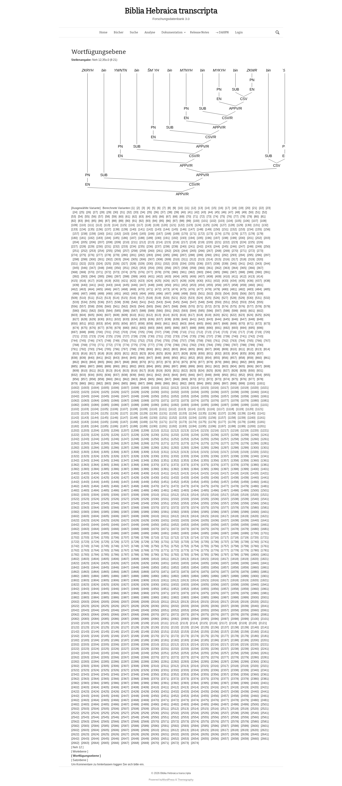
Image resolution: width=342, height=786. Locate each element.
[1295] (205, 447)
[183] (99, 237)
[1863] (85, 571)
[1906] (115, 580)
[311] (185, 259)
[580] (76, 310)
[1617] (225, 516)
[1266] (115, 443)
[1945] (105, 588)
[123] (189, 225)
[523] (191, 297)
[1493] (185, 490)
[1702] (75, 537)
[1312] (175, 451)
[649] (260, 319)
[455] (210, 285)
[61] (127, 216)
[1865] (105, 571)
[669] (233, 323)
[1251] (165, 439)
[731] (159, 336)
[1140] (251, 413)
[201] (250, 237)
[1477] (225, 486)
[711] (191, 332)
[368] (74, 272)
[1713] (185, 537)
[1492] (175, 490)
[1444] (95, 481)
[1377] (225, 464)
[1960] (255, 588)
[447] (143, 285)
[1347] (125, 460)
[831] (210, 353)
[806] (200, 349)
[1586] (115, 511)
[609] (124, 315)
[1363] (85, 464)
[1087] (125, 404)
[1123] (85, 413)
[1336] (215, 456)
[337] (208, 263)
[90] (127, 220)
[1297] (225, 447)
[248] (250, 246)
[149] (208, 229)
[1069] (145, 400)
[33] (136, 212)
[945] (183, 374)
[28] (102, 212)
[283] (150, 255)
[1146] (114, 417)
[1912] (175, 580)
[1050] (155, 396)
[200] (242, 237)
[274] (74, 255)
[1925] (105, 584)
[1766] (115, 550)
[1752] (175, 546)
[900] (200, 366)
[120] (164, 225)
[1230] (155, 434)
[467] (116, 289)
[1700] (255, 533)
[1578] (235, 507)
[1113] (182, 409)
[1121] (259, 409)
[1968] (135, 593)
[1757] (225, 546)
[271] (243, 250)
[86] (100, 220)
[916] (134, 370)
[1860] (255, 567)
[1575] (205, 507)
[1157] (222, 417)
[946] (191, 374)
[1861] (265, 567)
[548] (201, 302)
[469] (133, 289)
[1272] (175, 443)
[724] (101, 336)
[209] (118, 242)
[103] (221, 220)
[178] (251, 233)
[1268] (135, 443)
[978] (260, 379)
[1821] (264, 558)
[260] (151, 250)
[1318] (235, 451)
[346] (84, 267)
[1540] (255, 499)
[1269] (145, 443)
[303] (118, 259)
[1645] (105, 524)
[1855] (205, 567)
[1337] (225, 456)
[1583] (85, 511)
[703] (124, 332)
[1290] (155, 447)
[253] (92, 250)
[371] (99, 272)
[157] (76, 233)
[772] (109, 344)
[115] (123, 225)
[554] (251, 302)
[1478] (235, 486)
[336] (200, 263)
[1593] (185, 511)
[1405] (105, 473)
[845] (133, 357)
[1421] (264, 473)
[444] (118, 285)
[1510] (155, 494)
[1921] (264, 580)
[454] (201, 285)
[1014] (195, 387)
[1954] (195, 588)
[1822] (75, 563)
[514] (116, 297)
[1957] (225, 588)
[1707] (125, 537)
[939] (133, 374)
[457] (226, 285)
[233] (124, 246)
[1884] (95, 576)
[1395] (205, 469)
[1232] (175, 434)
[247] (242, 246)
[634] (134, 319)
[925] (209, 370)
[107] (255, 220)
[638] (168, 319)
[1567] (125, 507)
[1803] (85, 558)
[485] (267, 289)
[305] (134, 259)
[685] (168, 327)
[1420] (254, 473)
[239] (175, 246)
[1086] (115, 404)
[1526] (115, 499)
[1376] (215, 464)
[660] (158, 323)
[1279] (245, 443)
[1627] (125, 520)
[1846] (115, 567)
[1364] (95, 464)
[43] (203, 212)
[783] (201, 344)
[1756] (215, 546)
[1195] (202, 426)
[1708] (135, 537)
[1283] (85, 447)
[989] (158, 383)
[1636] (215, 520)
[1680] (255, 528)
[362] (218, 267)
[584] (109, 310)
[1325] (105, 456)
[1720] (254, 537)
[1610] (155, 516)
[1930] (155, 584)
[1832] (175, 563)
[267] (210, 250)
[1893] (185, 576)
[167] (159, 233)
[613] (158, 315)
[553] (243, 302)
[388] (242, 272)
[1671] (165, 528)
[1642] (75, 524)
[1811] (165, 558)
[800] (150, 349)
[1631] (165, 520)
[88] (114, 220)
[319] (251, 259)
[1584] (95, 511)
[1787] (125, 554)
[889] (108, 366)
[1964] (95, 593)
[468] (124, 289)
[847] (150, 357)
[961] (118, 379)
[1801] (265, 554)
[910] (84, 370)
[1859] (245, 567)
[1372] (175, 464)
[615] (175, 315)
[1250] (155, 439)
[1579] (245, 507)
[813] (258, 349)
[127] (223, 225)
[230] (99, 246)
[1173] (183, 421)
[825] (159, 353)
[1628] (135, 520)
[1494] (195, 490)
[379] (166, 272)
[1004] (95, 387)
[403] (168, 276)
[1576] (215, 507)
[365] (243, 267)
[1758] (235, 546)
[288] (191, 255)
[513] (108, 297)
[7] (163, 208)
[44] (210, 212)
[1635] (205, 520)
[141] (141, 229)
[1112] (172, 409)
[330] (150, 263)
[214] (159, 242)
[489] (101, 293)
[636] (151, 319)
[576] (242, 306)
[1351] (165, 460)
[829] (193, 353)
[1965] (105, 593)
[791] (74, 349)
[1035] (205, 392)
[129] (240, 225)
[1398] (235, 469)
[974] (226, 379)
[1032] (175, 392)
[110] (83, 225)
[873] (168, 362)
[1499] (245, 490)
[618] (200, 315)
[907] (258, 366)
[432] (217, 280)
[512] (99, 297)
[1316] (215, 451)
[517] (141, 297)
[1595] (205, 511)
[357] (176, 267)
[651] (83, 323)
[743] (260, 336)
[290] (208, 255)
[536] (101, 302)
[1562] (75, 507)
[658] (141, 323)
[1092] (175, 404)
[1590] (155, 511)
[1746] (115, 546)
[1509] (145, 494)
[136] (99, 229)
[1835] (205, 563)
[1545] (105, 503)
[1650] (155, 524)
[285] (166, 255)
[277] (99, 255)
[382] (191, 272)
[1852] (175, 567)
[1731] (165, 541)
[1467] (125, 486)
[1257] (225, 439)
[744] (74, 340)
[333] (175, 263)
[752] (141, 340)
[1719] (244, 537)
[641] (193, 319)
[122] (181, 225)
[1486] (115, 490)
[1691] (165, 533)
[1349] (145, 460)
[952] (242, 374)
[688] (193, 327)
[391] (267, 272)
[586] (126, 310)
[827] (176, 353)
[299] (84, 259)
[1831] (165, 563)
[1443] (85, 481)
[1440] (255, 477)
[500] (193, 293)
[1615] (205, 516)
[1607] (125, 516)
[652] (91, 323)
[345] (76, 267)
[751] (133, 340)
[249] (258, 246)
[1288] (135, 447)
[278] (108, 255)
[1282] (75, 447)
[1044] (95, 396)
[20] (247, 208)
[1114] (191, 409)
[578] (258, 306)
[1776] (215, 550)
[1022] (75, 392)
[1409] (145, 473)
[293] (233, 255)
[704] (133, 332)
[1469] (145, 486)
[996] (217, 383)
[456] (218, 285)
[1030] (155, 392)
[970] (193, 379)
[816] (84, 353)
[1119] (239, 409)
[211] (134, 242)
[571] (200, 306)
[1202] (75, 430)
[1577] (225, 507)
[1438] (235, 477)
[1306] (115, 451)
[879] (218, 362)
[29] (109, 212)
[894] (150, 366)
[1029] (145, 392)
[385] (217, 272)
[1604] (95, 516)
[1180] (251, 421)
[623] (242, 315)
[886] (83, 366)
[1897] (225, 576)
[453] (193, 285)
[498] (176, 293)
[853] (200, 357)
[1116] (211, 409)
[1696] (215, 533)
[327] (124, 263)
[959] (101, 379)
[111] (91, 225)
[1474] (195, 486)
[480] (225, 289)
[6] (158, 208)
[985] (124, 383)
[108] (263, 220)
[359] (193, 267)
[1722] (75, 541)
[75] (222, 216)
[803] (175, 349)
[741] (243, 336)
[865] (101, 362)
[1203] (85, 430)
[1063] (85, 400)
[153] (242, 229)
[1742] (75, 546)
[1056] (215, 396)
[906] (250, 366)
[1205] (105, 430)
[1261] (265, 439)
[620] (216, 315)
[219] (201, 242)
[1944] (95, 588)
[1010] (155, 387)
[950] (225, 374)
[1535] (205, 499)
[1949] (145, 588)
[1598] (235, 511)
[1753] (185, 546)
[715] (225, 332)
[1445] (105, 481)
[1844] (95, 567)
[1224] (95, 434)
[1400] (255, 469)
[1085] (105, 404)
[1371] (165, 464)
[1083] (85, 404)
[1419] (244, 473)
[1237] (225, 434)
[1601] (265, 511)
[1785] (105, 554)
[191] (166, 237)
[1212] (175, 430)
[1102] (75, 409)
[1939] (245, 584)
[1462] (75, 486)
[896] (166, 366)
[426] (166, 280)
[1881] (265, 571)
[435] (242, 280)
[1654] (195, 524)
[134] (83, 229)
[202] (258, 237)
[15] (214, 208)
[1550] (155, 503)
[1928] (135, 584)
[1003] (85, 387)
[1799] (245, 554)
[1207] (125, 430)
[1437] (225, 477)
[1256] (215, 439)
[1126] (114, 413)
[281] (133, 255)
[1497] (225, 490)
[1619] (244, 516)
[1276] (215, 443)
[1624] (95, 520)
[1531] (165, 499)
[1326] (115, 456)
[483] (250, 289)
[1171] (163, 421)
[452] (185, 285)
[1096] (215, 404)
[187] (133, 237)
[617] (191, 315)
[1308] (135, 451)
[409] (218, 276)
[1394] (195, 469)
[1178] (232, 421)
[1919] (244, 580)
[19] (241, 208)
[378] (158, 272)
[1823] (85, 563)
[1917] (225, 580)
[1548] (135, 503)
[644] (218, 319)
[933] (83, 374)
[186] (124, 237)
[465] (99, 289)
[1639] (245, 520)
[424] (150, 280)
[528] (233, 297)
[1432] (175, 477)
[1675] (205, 528)
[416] (83, 280)
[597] (218, 310)
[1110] (153, 409)
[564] (141, 306)
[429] (191, 280)
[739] (226, 336)
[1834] (195, 563)
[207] (101, 242)
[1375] (205, 464)
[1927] (125, 584)
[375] (133, 272)
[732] (168, 336)
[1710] (155, 537)
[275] (83, 255)
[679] (118, 327)
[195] (200, 237)
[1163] (85, 421)
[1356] (215, 460)
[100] (196, 220)
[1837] (225, 563)
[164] (134, 233)
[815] (76, 353)
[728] (134, 336)
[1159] (241, 417)
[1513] (185, 494)
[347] (92, 267)
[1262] (75, 443)
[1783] (85, 554)
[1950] (155, 588)
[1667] (125, 528)
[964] (143, 379)
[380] (175, 272)
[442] (101, 285)
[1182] (75, 426)
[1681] (265, 528)
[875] (185, 362)
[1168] (134, 421)
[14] (207, 208)
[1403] (85, 473)
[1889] (145, 576)
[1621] (264, 516)
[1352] (175, 460)
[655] (116, 323)
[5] (153, 208)
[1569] (145, 507)
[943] (166, 374)
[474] (175, 289)
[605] (91, 315)
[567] (166, 306)
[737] (210, 336)
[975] (235, 379)
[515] (124, 297)
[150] (217, 229)
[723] (92, 336)
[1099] (245, 404)
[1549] (145, 503)
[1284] (95, 447)
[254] (101, 250)
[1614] (195, 516)
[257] (126, 250)
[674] (76, 327)
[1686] (115, 533)
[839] (83, 357)
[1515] (205, 494)
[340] (233, 263)
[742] (251, 336)
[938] (124, 374)
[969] (185, 379)
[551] (226, 302)
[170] (185, 233)
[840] (91, 357)
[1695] (205, 533)
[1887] (125, 576)
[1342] (75, 460)
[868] (126, 362)
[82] (73, 220)
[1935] (205, 584)
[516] (133, 297)
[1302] (75, 451)
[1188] (134, 426)
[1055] (205, 396)
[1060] (255, 396)
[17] (227, 208)
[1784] (95, 554)
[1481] (265, 486)
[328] (133, 263)
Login (239, 32)
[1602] (75, 516)
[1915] (205, 580)
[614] (166, 315)
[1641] (265, 520)
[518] (149, 297)
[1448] (135, 481)
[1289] (145, 447)
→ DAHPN (222, 32)
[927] (226, 370)
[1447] (125, 481)
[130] (248, 225)
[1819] (244, 558)
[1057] (225, 396)
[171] (193, 233)
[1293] (185, 447)
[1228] (135, 434)
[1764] (95, 550)
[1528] (135, 499)
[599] (235, 310)
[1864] (95, 571)
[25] (81, 212)
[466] (108, 289)
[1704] (95, 537)
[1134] (192, 413)
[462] (74, 289)
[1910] (155, 580)
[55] (87, 216)
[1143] (85, 417)
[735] (193, 336)
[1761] (265, 546)
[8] (169, 208)
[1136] (212, 413)
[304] (126, 259)
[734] (185, 336)
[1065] (105, 400)
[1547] (125, 503)
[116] (132, 225)
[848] (158, 357)
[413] (251, 276)
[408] (210, 276)
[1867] (125, 571)
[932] (74, 374)
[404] (176, 276)
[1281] (265, 443)
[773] (118, 344)
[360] (201, 267)
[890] (116, 366)
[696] (260, 327)
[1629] (145, 520)
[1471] (165, 486)
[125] (206, 225)
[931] (260, 370)
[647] (243, 319)
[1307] (125, 451)
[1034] (195, 392)
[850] (175, 357)
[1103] (85, 409)
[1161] (261, 417)
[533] (76, 302)
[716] (233, 332)
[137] (108, 229)
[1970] (155, 593)
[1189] (143, 426)
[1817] (225, 558)
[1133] (183, 413)
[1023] (85, 392)
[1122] (75, 413)
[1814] (195, 558)
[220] (209, 242)
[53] (73, 216)
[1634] (195, 520)
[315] (218, 259)
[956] (76, 379)
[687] (185, 327)
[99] (188, 220)
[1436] (215, 477)
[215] (168, 242)
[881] (235, 362)
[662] (175, 323)
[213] (151, 242)
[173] (210, 233)
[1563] (85, 507)
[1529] (145, 499)
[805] (191, 349)
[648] (251, 319)
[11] (187, 208)
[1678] (235, 528)
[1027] (125, 392)
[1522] (75, 499)
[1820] (254, 558)
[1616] (215, 516)
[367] (260, 267)
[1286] (115, 447)
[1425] (105, 477)
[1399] (245, 469)
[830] (201, 353)
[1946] (115, 588)
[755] (166, 340)
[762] (225, 340)
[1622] (75, 520)
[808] (217, 349)
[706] (150, 332)
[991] (175, 383)
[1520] (254, 494)
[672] (258, 323)
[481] (233, 289)
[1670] (155, 528)
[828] (185, 353)
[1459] (245, 481)
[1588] (135, 511)
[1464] (95, 486)
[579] (267, 306)
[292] (225, 255)
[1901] (265, 576)
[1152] (173, 417)
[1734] (195, 541)
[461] (260, 285)
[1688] (135, 533)
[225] (251, 242)
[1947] (125, 588)
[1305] (105, 451)
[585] (118, 310)
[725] (109, 336)
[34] (142, 212)
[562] (124, 306)
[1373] (185, 464)
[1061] (265, 396)
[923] (193, 370)
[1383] (85, 469)
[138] (116, 229)
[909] (76, 370)
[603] (74, 315)
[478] (208, 289)
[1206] (115, 430)
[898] (183, 366)
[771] (101, 344)
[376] (141, 272)
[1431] (165, 477)
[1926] (115, 584)
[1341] (265, 456)
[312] (193, 259)
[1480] (255, 486)
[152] (233, 229)
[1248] (135, 439)
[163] (126, 233)
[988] (150, 383)
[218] (193, 242)
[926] (218, 370)
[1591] (165, 511)
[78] (242, 216)
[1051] (165, 396)
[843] (116, 357)
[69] (182, 216)
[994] (200, 383)
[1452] (175, 481)
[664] (191, 323)
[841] (99, 357)
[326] (116, 263)
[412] (243, 276)
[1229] (145, 434)
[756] (175, 340)
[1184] (95, 426)
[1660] (255, 524)
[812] (250, 349)
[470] (141, 289)
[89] (121, 220)
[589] (151, 310)
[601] (251, 310)
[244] (217, 246)
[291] (217, 255)
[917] (142, 370)
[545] (176, 302)
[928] (235, 370)
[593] (185, 310)
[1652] (175, 524)
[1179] (241, 421)
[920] (168, 370)
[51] (257, 212)
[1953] (185, 588)
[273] (260, 250)
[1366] (115, 464)
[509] (74, 297)
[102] (213, 220)
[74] (215, 216)
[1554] (195, 503)
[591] (168, 310)
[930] (251, 370)
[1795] (205, 554)
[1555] (205, 503)
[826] (168, 353)
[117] (140, 225)
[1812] (175, 558)
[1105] (104, 409)
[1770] (155, 550)
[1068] (135, 400)
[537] (109, 302)
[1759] (245, 546)
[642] (201, 319)
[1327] (125, 456)
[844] (124, 357)
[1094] (195, 404)
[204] (76, 242)
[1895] (205, 576)
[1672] (175, 528)
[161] (109, 233)
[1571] (165, 507)
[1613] (185, 516)
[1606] (115, 516)
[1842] (75, 567)
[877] (201, 362)
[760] (208, 340)
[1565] (105, 507)
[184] (108, 237)
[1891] (165, 576)
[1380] (255, 464)
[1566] (115, 507)
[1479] (245, 486)
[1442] (75, 481)
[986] (133, 383)
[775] (134, 344)
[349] (109, 267)
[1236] (215, 434)
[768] (76, 344)
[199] (233, 237)
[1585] (105, 511)
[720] (267, 332)
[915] (126, 370)
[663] (183, 323)
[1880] (255, 571)
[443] (109, 285)
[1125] (104, 413)
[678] (109, 327)
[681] (134, 327)
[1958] (235, 588)
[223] (235, 242)
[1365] (105, 464)
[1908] (135, 580)
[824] (151, 353)
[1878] (235, 571)
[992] (183, 383)
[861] (267, 357)
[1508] (135, 494)
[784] (210, 344)
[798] (133, 349)
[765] (250, 340)
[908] (267, 366)
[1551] (165, 503)
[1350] (155, 460)
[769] (84, 344)
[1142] (75, 417)
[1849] (145, 567)
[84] (87, 220)
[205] (84, 242)
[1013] (185, 387)
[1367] (125, 464)
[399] (134, 276)
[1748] (135, 546)
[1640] (255, 520)
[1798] (235, 554)
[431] (208, 280)
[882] (243, 362)
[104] (230, 220)
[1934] (195, 584)
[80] (256, 216)
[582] (92, 310)
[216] (176, 242)
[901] (208, 366)
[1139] (241, 413)
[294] (242, 255)
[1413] (185, 473)
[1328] (135, 456)
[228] (83, 246)
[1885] (105, 576)
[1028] (135, 392)
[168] (168, 233)
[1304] (95, 451)
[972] (210, 379)
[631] (109, 319)
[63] (141, 216)
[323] (91, 263)
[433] (225, 280)
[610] (133, 315)
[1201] (261, 426)
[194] (191, 237)
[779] (168, 344)
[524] (200, 297)
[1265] (105, 443)
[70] (188, 216)
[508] (260, 293)
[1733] (185, 541)
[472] (158, 289)
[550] (218, 302)
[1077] (225, 400)
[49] (244, 212)
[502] (210, 293)
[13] (200, 208)
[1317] (225, 451)
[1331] (165, 456)
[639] (176, 319)
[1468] (135, 486)
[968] (176, 379)
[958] (92, 379)
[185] (116, 237)
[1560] (255, 503)
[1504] (95, 494)
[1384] (95, 469)
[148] (200, 229)
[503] (218, 293)
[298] (76, 259)
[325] (108, 263)
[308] (159, 259)
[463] (83, 289)
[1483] (85, 490)
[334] (183, 263)
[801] (158, 349)
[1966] (115, 593)
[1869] (145, 571)
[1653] (185, 524)
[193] (183, 237)
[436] (250, 280)
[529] (242, 297)
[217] (184, 242)
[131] (256, 225)
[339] (225, 263)
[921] (176, 370)
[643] (210, 319)
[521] (175, 297)
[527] (225, 297)
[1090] (155, 404)
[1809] (145, 558)
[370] (91, 272)
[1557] (225, 503)
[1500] (255, 490)
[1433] (185, 477)
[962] (126, 379)
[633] (126, 319)
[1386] (115, 469)
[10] (180, 208)
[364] (235, 267)
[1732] (175, 541)
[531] (258, 297)
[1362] (75, 464)
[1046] (115, 396)
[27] (95, 212)
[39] (176, 212)
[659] (150, 323)
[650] (74, 323)
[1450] (155, 481)
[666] (208, 323)
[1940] (255, 584)
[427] (175, 280)
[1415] (205, 473)
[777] (151, 344)
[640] (185, 319)
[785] (218, 344)
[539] (126, 302)
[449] (159, 285)
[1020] (254, 387)
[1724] (95, 541)
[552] (235, 302)
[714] (216, 332)
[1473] (185, 486)
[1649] (145, 524)
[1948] (135, 588)
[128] (231, 225)
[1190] (153, 426)
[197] (217, 237)
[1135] (202, 413)
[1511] (165, 494)
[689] (201, 327)
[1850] (155, 567)
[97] (175, 220)
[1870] (155, 571)
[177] (243, 233)
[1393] (185, 469)
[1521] (264, 494)
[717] (242, 332)
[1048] (135, 396)
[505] (235, 293)
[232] (116, 246)
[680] (126, 327)
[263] (176, 250)
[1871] (165, 571)
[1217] (225, 430)
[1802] (75, 558)
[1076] (215, 400)
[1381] (265, 464)
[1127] (124, 413)
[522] (183, 297)
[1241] (265, 434)
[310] (176, 259)
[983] (108, 383)
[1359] (245, 460)
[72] (202, 216)
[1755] (205, 546)
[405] (185, 276)
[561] (116, 306)
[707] (158, 332)
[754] (158, 340)
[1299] (245, 447)
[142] (150, 229)
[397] (118, 276)
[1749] (145, 546)
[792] (83, 349)
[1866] (115, 571)
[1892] (175, 576)
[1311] (165, 451)
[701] (108, 332)
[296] (258, 255)
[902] (217, 366)
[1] (132, 208)
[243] (208, 246)
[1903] (85, 580)
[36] (156, 212)
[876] (193, 362)
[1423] (85, 477)
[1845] (105, 567)
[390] (258, 272)
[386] (225, 272)
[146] (183, 229)
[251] (76, 250)
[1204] (95, 430)
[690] (210, 327)
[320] (260, 259)
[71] (195, 216)
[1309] (145, 451)
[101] (204, 220)
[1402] (75, 473)
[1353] (185, 460)
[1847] (125, 567)
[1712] (175, 537)
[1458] (235, 481)
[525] (208, 297)
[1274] (195, 443)
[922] (184, 370)
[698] (83, 332)
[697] (74, 332)
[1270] (155, 443)
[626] (267, 315)
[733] (176, 336)
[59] (114, 216)
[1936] (215, 584)
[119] (156, 225)
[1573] (185, 507)
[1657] (225, 524)
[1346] (115, 460)
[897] (175, 366)
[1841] (265, 563)
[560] (108, 306)
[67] (168, 216)
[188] (141, 237)
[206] (92, 242)
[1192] (173, 426)
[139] (124, 229)
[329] (141, 263)
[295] (250, 255)
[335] (191, 263)
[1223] (85, 434)
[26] (88, 212)
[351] (126, 267)
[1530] (155, 499)
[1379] (245, 464)
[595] (201, 310)
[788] (243, 344)
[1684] (95, 533)
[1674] (195, 528)
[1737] (225, 541)
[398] (126, 276)
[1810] (155, 558)
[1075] (205, 400)
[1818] (235, 558)
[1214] (195, 430)
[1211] (165, 430)
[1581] (265, 507)
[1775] (205, 550)
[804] (183, 349)
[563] (133, 306)
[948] (208, 374)
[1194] (192, 426)
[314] (209, 259)
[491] (118, 293)
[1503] (85, 494)
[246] (233, 246)
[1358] (235, 460)
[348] (101, 267)
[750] (124, 340)
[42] (197, 212)
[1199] (241, 426)
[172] (201, 233)
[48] (237, 212)
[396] (109, 276)
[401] (151, 276)
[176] (235, 233)
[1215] (205, 430)
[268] (218, 250)
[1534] (195, 499)
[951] (233, 374)
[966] (159, 379)
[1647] (125, 524)
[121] (173, 225)
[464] (91, 289)
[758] (191, 340)
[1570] (155, 507)
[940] (141, 374)
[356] (168, 267)
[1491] (165, 490)
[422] (133, 280)
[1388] (135, 469)
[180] (74, 237)
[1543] (85, 503)
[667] (217, 323)
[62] (134, 216)
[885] (74, 366)
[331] (158, 263)
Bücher (118, 32)
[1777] (225, 550)
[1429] (145, 477)
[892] (133, 366)
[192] (175, 237)
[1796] (215, 554)
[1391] (165, 469)
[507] (251, 293)
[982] (99, 383)
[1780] (255, 550)
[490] (109, 293)
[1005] (105, 387)
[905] (242, 366)
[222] (226, 242)
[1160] (251, 417)
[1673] (185, 528)
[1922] (75, 584)
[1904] (95, 580)
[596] (210, 310)
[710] (183, 332)
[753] (150, 340)
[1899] (245, 576)
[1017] (225, 387)
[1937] (225, 584)
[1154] (192, 417)
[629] (92, 319)
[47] (230, 212)
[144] (166, 229)
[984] (116, 383)
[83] (80, 220)
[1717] (225, 537)
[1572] (175, 507)
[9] (174, 208)
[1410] (155, 473)
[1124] (95, 413)
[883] (251, 362)
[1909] (145, 580)
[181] (83, 237)
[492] (126, 293)
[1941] (265, 584)
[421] (124, 280)
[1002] (75, 387)
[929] (243, 370)
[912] (101, 370)
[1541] (265, 499)
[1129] (143, 413)
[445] (126, 285)
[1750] (155, 546)
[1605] (105, 516)
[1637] (225, 520)
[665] (200, 323)
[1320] (254, 451)
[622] (233, 315)
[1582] (75, 511)
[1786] (115, 554)
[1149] (143, 417)
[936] (108, 374)
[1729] (145, 541)
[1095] (205, 404)
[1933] (185, 584)
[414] (260, 276)
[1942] (75, 588)
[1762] (75, 550)
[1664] (95, 528)
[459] (243, 285)
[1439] (245, 477)
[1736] (215, 541)
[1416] (215, 473)
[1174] (192, 421)
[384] (208, 272)
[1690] (155, 533)
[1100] (254, 404)
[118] (148, 225)
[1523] (85, 499)
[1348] (135, 460)
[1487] (125, 490)
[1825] (105, 563)
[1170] (153, 421)
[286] (175, 255)
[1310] (155, 451)
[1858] (235, 567)
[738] (218, 336)
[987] (141, 383)
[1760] (255, 546)
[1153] (183, 417)
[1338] (235, 456)
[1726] (115, 541)
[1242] (75, 439)
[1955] (205, 588)
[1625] (105, 520)
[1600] (255, 511)
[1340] (255, 456)
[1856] (215, 567)
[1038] (235, 392)
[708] (166, 332)
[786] (226, 344)
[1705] (105, 537)
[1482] (75, 490)
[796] (116, 349)
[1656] (215, 524)
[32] (129, 212)
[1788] (135, 554)
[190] (158, 237)
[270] (235, 250)
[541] (143, 302)
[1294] (195, 447)
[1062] (75, 400)
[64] (148, 216)
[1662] (75, 528)
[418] (99, 280)
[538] (118, 302)
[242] (200, 246)
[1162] (75, 421)
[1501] (265, 490)
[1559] (245, 503)
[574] (225, 306)
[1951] (165, 588)
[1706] (115, 537)
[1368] (135, 464)
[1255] (205, 439)
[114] (115, 225)
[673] (267, 323)
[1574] (195, 507)
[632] (118, 319)
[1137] (222, 413)
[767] (267, 340)
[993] (191, 383)
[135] (91, 229)
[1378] (235, 464)
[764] (242, 340)
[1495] (205, 490)
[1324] (95, 456)
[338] (217, 263)
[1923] (85, 584)
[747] (99, 340)
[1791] (165, 554)
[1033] (185, 392)
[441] (92, 285)
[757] (183, 340)
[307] (151, 259)
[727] (126, 336)
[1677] (225, 528)
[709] (175, 332)
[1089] (145, 404)
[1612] (175, 516)
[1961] (265, 588)
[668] (225, 323)
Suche (134, 32)
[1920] (254, 580)
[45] (217, 212)
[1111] (163, 409)
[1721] (264, 537)
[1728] (135, 541)
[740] (235, 336)
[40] (183, 212)
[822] (134, 353)
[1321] (264, 451)
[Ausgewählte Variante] (85, 208)
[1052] (175, 396)
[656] (124, 323)
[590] (159, 310)
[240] (183, 246)
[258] (134, 250)
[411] (235, 276)
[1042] (75, 396)
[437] (258, 280)
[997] (225, 383)
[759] (200, 340)
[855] (217, 357)
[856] (225, 357)
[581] (84, 310)
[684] (159, 327)
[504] (226, 293)
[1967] (125, 593)
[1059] (245, 396)
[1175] (202, 421)
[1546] (115, 503)
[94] (154, 220)
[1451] (165, 481)
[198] (225, 237)
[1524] (95, 499)
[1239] (245, 434)
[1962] (75, 593)
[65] (154, 216)
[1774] (195, 550)
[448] (151, 285)
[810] (233, 349)
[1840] (255, 563)
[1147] (124, 417)
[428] (183, 280)
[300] (92, 259)
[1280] (255, 443)
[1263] (85, 443)
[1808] (135, 558)
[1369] (145, 464)
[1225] (105, 434)
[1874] (195, 571)
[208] (109, 242)
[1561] (265, 503)
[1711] (165, 537)
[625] (258, 315)
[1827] (125, 563)
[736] (201, 336)
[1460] (255, 481)
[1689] (145, 533)
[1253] (185, 439)
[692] (226, 327)
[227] (74, 246)
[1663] (85, 528)
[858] (242, 357)
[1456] (215, 481)
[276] (91, 255)
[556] (74, 306)
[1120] (249, 409)
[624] (250, 315)
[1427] (125, 477)
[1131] (163, 413)
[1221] (264, 430)
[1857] (225, 567)
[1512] (175, 494)
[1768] (135, 550)
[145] (175, 229)
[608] (116, 315)
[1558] (235, 503)
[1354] (195, 460)
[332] (166, 263)
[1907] (125, 580)
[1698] (235, 533)
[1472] (175, 486)
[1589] (145, 511)
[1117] (220, 409)
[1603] (85, 516)
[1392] (175, 469)
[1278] (235, 443)
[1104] (95, 409)
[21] (254, 208)
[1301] (265, 447)
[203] (267, 237)
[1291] (165, 447)
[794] (99, 349)
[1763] (85, 550)
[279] (116, 255)
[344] (267, 263)
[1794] (195, 554)
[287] (183, 255)
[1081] (265, 400)
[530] (250, 297)
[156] (267, 229)
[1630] (155, 520)
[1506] (115, 494)
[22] (261, 208)
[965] (151, 379)
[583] (101, 310)
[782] (193, 344)
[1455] (205, 481)
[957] (84, 379)
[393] (84, 276)
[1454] (195, 481)
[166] (151, 233)
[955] (267, 374)
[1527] (125, 499)
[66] (161, 216)
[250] (267, 246)
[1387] (125, 469)
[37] (163, 212)
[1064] (95, 400)
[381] (183, 272)
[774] (126, 344)
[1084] (95, 404)
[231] (108, 246)
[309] (168, 259)
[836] (251, 353)
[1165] (104, 421)
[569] (183, 306)
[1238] (235, 434)
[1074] (195, 400)
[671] (250, 323)
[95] (161, 220)
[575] (233, 306)
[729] (143, 336)
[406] (193, 276)
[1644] (95, 524)
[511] (91, 297)
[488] (92, 293)
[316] (226, 259)
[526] (216, 297)
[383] (200, 272)
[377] (150, 272)
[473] (166, 289)
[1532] (175, 499)
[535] (92, 302)
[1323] (85, 456)
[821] (126, 353)
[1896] (215, 576)
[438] (267, 280)
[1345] (105, 460)
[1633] (185, 520)
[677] (101, 327)
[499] (185, 293)
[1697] (225, 533)
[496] (159, 293)
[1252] (175, 439)
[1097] (225, 404)
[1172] (173, 421)
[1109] (143, 409)
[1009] (145, 387)
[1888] (135, 576)
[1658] (235, 524)
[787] (235, 344)
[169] (176, 233)
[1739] (245, 541)
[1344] (95, 460)
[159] (92, 233)
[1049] (145, 396)
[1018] (235, 387)
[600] (243, 310)
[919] (159, 370)
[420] (116, 280)
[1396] (215, 469)
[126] (215, 225)
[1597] (225, 511)
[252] (84, 250)
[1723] (85, 541)
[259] (143, 250)
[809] (225, 349)
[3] (143, 208)
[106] (246, 220)
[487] (84, 293)
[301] (101, 259)
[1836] (215, 563)
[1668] (135, 528)
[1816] (215, 558)
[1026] (115, 392)
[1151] (163, 417)
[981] (91, 383)
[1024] (95, 392)
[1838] (235, 563)
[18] (234, 208)
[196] (208, 237)
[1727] (125, 541)
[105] (238, 220)
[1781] (265, 550)
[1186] (114, 426)
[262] (168, 250)
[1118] (230, 409)
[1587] (125, 511)
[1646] (115, 524)
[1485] (105, 490)
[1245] (105, 439)
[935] (99, 374)
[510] (83, 297)
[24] (75, 212)
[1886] (115, 576)
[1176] (212, 421)
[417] (91, 280)
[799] (141, 349)
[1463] (85, 486)
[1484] (95, 490)
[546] (185, 302)
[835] (243, 353)
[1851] (165, 567)
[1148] (134, 417)
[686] (176, 327)
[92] (141, 220)
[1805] (105, 558)
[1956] (215, 588)
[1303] (85, 451)
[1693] (185, 533)
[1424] (95, 477)
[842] (108, 357)
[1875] (205, 571)
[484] (258, 289)
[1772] (175, 550)
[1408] (135, 473)
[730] (151, 336)
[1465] (105, 486)
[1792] (175, 554)
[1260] (255, 439)
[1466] (115, 486)
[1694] (195, 533)
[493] (134, 293)
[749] (116, 340)
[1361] (265, 460)
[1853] (185, 567)
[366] (251, 267)
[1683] (85, 533)
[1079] (245, 400)
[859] (250, 357)
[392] (76, 276)
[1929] (145, 584)
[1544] (95, 503)
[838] (74, 357)
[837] (260, 353)
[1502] (75, 494)
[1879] (245, 571)
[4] (148, 208)
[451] (176, 285)
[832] (218, 353)
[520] (166, 297)
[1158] (232, 417)
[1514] (195, 494)
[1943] (85, 588)
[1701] (265, 533)
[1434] (195, 477)
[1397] (225, 469)
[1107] (124, 409)
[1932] (175, 584)
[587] (134, 310)
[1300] (255, 447)
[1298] (235, 447)
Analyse (149, 32)
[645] (226, 319)
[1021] (264, 387)
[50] (251, 212)
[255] (109, 250)
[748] (108, 340)
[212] (142, 242)
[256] (118, 250)
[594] (193, 310)
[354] (151, 267)
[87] (107, 220)
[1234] (195, 434)
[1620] (254, 516)
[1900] (255, 576)
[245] (225, 246)
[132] (265, 225)
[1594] (195, 511)
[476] (191, 289)
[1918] (235, 580)
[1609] (145, 516)
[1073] (185, 400)
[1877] (225, 571)
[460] (251, 285)
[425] (158, 280)
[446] (134, 285)
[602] (260, 310)
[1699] (245, 533)
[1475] (205, 486)
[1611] (165, 516)
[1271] (165, 443)
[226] (260, 242)
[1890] (155, 576)
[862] (76, 362)
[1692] (175, 533)
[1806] (115, 558)
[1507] (125, 494)
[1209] (145, 430)
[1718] (235, 537)
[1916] (215, 580)
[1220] (254, 430)
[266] (201, 250)
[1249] (145, 439)
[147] (191, 229)
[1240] (255, 434)
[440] (84, 285)
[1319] (244, 451)
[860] (258, 357)
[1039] (245, 392)
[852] (191, 357)
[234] (133, 246)
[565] (150, 306)
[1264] (95, 443)
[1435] (205, 477)
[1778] (235, 550)
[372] (108, 272)
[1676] (215, 528)
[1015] (205, 387)
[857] (233, 357)
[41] (190, 212)
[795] (108, 349)
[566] (158, 306)
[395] (101, 276)
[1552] (175, 503)
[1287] (125, 447)
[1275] (205, 443)
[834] (235, 353)
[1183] (85, 426)
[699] (91, 332)
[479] (217, 289)
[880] (226, 362)
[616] (183, 315)
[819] (109, 353)
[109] (74, 225)
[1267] (125, 443)
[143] (158, 229)
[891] (124, 366)
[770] (92, 344)
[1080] (255, 400)
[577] (250, 306)
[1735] (205, 541)
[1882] (75, 576)
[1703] (85, 537)
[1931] (165, 584)
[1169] (143, 421)
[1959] (245, 588)
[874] (176, 362)
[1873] (185, 571)
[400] (143, 276)
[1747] (125, 546)
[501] (201, 293)
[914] (117, 370)
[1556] (215, 503)
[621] (225, 315)
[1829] (145, 563)
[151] (225, 229)
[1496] (215, 490)
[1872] (175, 571)
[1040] (255, 392)
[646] (235, 319)
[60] (121, 216)
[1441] (265, 477)
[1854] (195, 567)
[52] (264, 212)
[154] (250, 229)
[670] (242, 323)
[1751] (165, 546)
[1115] (201, 409)
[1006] (115, 387)
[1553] (185, 503)
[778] (159, 344)
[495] (151, 293)
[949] (217, 374)
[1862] (75, 571)
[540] (134, 302)
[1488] (135, 490)
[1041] (265, 392)
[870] (143, 362)
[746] (91, 340)
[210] (126, 242)
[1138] (232, 413)
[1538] (235, 499)
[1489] (145, 490)
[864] (92, 362)
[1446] (115, 481)
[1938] (235, 584)
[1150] (153, 417)
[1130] (153, 413)
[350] (118, 267)
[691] (218, 327)
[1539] (245, 499)
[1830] (155, 563)
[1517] (225, 494)
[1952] (175, 588)
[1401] (265, 469)
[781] (185, 344)
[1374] (195, 464)
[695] (251, 327)
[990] (166, 383)
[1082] (75, 404)
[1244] (95, 439)
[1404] (95, 473)
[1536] (215, 499)
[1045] (105, 396)
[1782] (75, 554)
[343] (258, 263)
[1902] (75, 580)
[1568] (135, 507)
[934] (91, 374)
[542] (151, 302)
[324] (99, 263)
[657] (133, 323)
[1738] (235, 541)
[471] (150, 289)
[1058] (235, 396)
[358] (185, 267)
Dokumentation (172, 32)
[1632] (175, 520)
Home (103, 32)
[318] (243, 259)
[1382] (75, 469)
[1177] (222, 421)
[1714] (195, 537)
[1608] (135, 516)
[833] (226, 353)
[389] (250, 272)
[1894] (195, 576)
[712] (200, 332)
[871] (151, 362)
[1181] (261, 421)
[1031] (165, 392)
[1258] (235, 439)
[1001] (261, 383)
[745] (83, 340)
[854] (208, 357)
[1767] (125, 550)
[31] (122, 212)
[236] (150, 246)
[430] (200, 280)
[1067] (125, 400)
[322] (83, 263)
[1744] (95, 546)
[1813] (185, 558)
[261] (159, 250)
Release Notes (199, 32)
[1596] (215, 511)
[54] (80, 216)
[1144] (95, 417)
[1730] (155, 541)
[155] (258, 229)
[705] (141, 332)
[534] (84, 302)
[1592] (175, 511)
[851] (183, 357)
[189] (150, 237)
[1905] (105, 580)
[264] (185, 250)
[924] (201, 370)
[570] (191, 306)
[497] (168, 293)
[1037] (225, 392)
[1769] (145, 550)
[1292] (175, 447)
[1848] (135, 567)
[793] (91, 349)
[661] (166, 323)
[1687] (125, 533)
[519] (158, 297)
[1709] (145, 537)
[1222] (75, 434)
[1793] (185, 554)
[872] (159, 362)
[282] (141, 255)
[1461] (265, 481)
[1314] (195, 451)
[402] (159, 276)
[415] (74, 280)
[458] (235, 285)
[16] (220, 208)
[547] (193, 302)
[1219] (244, 430)
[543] (159, 302)
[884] (260, 362)
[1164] (95, 421)
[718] (250, 332)
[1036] (215, 392)
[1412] (175, 473)
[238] (166, 246)
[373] (116, 272)
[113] (107, 225)
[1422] (75, 477)
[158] (84, 233)
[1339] (245, 456)
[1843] (85, 567)
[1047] (125, 396)
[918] (151, 370)
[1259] (245, 439)
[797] (124, 349)
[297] (267, 255)
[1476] (215, 486)
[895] (158, 366)
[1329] (145, 456)
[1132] (173, 413)
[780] (176, 344)
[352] (134, 267)
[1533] (185, 499)
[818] (101, 353)
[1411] (165, 473)
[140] (133, 229)
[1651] (165, 524)
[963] (134, 379)
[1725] (105, 541)
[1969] (145, 593)
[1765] (105, 550)
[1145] (104, 417)
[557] (83, 306)
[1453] (185, 481)
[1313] (185, 451)
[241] (191, 246)
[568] (175, 306)
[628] (84, 319)
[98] (182, 220)
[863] (84, 362)
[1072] (175, 400)
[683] (151, 327)
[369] (83, 272)
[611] (141, 315)
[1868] (135, 571)
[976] (243, 379)
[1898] (235, 576)
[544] (168, 302)
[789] (251, 344)
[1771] (165, 550)
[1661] (265, 524)
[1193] (183, 426)
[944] (175, 374)
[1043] (85, 396)
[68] (175, 216)
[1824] (95, 563)
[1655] (205, 524)
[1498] (235, 490)
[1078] (235, 400)
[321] (74, 263)
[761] (217, 340)
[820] (118, 353)
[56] (94, 216)
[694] (243, 327)
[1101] (264, 404)
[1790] (155, 554)
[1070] (155, 400)
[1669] (145, 528)
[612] (149, 315)
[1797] (225, 554)
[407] (201, 276)
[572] (208, 306)
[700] (99, 332)
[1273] (185, 443)
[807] (208, 349)
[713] (208, 332)
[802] (166, 349)
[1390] (155, 469)
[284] (158, 255)
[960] (109, 379)
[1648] (135, 524)
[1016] (215, 387)
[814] (267, 349)
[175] (226, 233)
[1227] (125, 434)
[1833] (185, 563)
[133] (74, 229)
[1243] (85, 439)
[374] (124, 272)
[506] (243, 293)
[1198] (232, 426)
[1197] (222, 426)
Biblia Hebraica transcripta (171, 10)
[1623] (85, 520)
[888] (99, 366)
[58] (107, 216)
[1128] (134, 413)
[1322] (75, 456)
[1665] (105, 528)
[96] (168, 220)
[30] (115, 212)
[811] (242, 349)
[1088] (135, 404)
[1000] (251, 383)
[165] (143, 233)
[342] (250, 263)
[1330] (155, 456)
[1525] (105, 499)
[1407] (125, 473)
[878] (210, 362)
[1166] (114, 421)
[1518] (235, 494)
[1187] (124, 426)
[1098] (235, 404)
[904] (233, 366)
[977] (251, 379)
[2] (138, 208)
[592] (176, 310)
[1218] (235, 430)
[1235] (205, 434)
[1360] (255, 460)
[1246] (115, 439)
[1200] (251, 426)
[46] (224, 212)
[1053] (185, 396)
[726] (118, 336)
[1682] (75, 533)
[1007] (125, 387)
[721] (76, 336)
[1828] (135, 563)
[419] (108, 280)
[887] (91, 366)
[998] (233, 383)
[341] (242, 263)
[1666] (115, 528)
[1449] (145, 481)
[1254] (195, 439)
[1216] (215, 430)
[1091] (165, 404)
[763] (233, 340)
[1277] (225, 443)
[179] (260, 233)
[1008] (135, 387)
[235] (141, 246)
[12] (193, 208)
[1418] (235, 473)
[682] (143, 327)
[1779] (245, 550)
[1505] (105, 494)
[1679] (245, 528)
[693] (235, 327)
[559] (99, 306)
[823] (143, 353)
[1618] (235, 516)
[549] (210, 302)
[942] (158, 374)
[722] (84, 336)
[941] (150, 374)
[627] (76, 319)
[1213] (185, 430)
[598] (226, 310)
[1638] (235, 520)
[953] (250, 374)
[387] (233, 272)
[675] (84, 327)
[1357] (225, 460)
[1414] (195, 473)
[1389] (145, 469)
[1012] (175, 387)
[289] (200, 255)
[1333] (185, 456)
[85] (94, 220)
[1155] (202, 417)
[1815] (205, 558)
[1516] (215, 494)
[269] (226, 250)
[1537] (225, 499)
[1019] (244, 387)
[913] (109, 370)
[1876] (215, 571)
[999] (242, 383)
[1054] (195, 396)
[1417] (225, 473)
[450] (168, 285)
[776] (143, 344)
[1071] (165, 400)
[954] (258, 374)
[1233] (185, 434)
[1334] (195, 456)
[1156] (212, 417)
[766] (258, 340)
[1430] (155, 477)
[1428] (135, 477)
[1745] (105, 546)
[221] (218, 242)
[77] (236, 216)
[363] (226, 267)
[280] (124, 255)
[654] (108, 323)
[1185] (104, 426)
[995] (208, 383)
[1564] (95, 507)
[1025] (105, 392)
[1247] (125, 439)
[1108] (134, 409)
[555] (260, 302)
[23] (268, 208)
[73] (209, 216)
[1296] (215, 447)
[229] (91, 246)
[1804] (95, 558)
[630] (101, 319)
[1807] (125, 558)
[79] (249, 216)
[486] (76, 293)
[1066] (115, 400)
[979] (74, 383)
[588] (143, 310)
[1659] (245, 524)
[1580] (255, 507)
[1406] (115, 473)
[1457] (225, 481)
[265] (193, 250)
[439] (76, 285)
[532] (267, 297)
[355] (159, 267)
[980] (83, 383)
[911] (92, 370)
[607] (108, 315)
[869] (134, 362)
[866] (109, 362)
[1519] (244, 494)
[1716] (215, 537)
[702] (116, 332)
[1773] (185, 550)
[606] (99, 315)
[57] (100, 216)
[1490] (155, 490)
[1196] (212, 426)
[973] (218, 379)
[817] (92, 353)
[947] (200, 374)
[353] (143, 267)
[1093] (185, 404)
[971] (201, 379)
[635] (143, 319)
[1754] (195, 546)
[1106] (114, 409)
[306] (143, 259)
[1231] (165, 434)
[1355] (205, 460)
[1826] (115, 563)
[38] (169, 212)
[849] (166, 357)
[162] (118, 233)
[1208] (135, 430)
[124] (198, 225)
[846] (141, 357)
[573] (217, 306)
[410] (226, 276)
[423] (141, 280)
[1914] (195, 580)
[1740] (255, 541)
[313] (201, 259)
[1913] (185, 580)
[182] (91, 237)
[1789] (145, 554)
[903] (225, 366)
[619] (208, 315)
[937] (116, 374)
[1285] (105, 447)
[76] (229, 216)
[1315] (205, 451)
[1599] (245, 511)
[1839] (245, 563)
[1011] (165, 387)
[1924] (95, 584)
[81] (263, 216)
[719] (258, 332)
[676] (92, 327)
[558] (91, 306)
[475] (183, 289)
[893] (141, 366)
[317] (235, 259)
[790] (260, 344)
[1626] (115, 520)
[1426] (115, 477)
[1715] (205, 537)
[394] (92, 276)
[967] (168, 379)
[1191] (163, 426)
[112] (99, 225)
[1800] (255, 554)
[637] (159, 319)
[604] (83, 315)
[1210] (155, 430)
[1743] (85, 546)
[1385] (105, 469)
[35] (149, 212)
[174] (218, 233)
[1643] (85, 524)
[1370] (155, 464)
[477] (200, 289)
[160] (101, 233)
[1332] (175, 456)
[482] (242, 289)
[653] (99, 323)
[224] (243, 242)
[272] (251, 250)
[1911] (165, 580)
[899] (191, 366)
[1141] (261, 413)
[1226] (115, 434)
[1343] (85, 460)
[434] (233, 280)
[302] (109, 259)
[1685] (105, 533)
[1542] (75, 503)
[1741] (265, 541)
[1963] (85, 593)
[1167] (124, 421)
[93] (148, 220)
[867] (118, 362)
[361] (210, 267)
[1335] (205, 456)
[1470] (155, 486)
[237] (158, 246)
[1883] (85, 576)
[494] (143, 293)
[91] (134, 220)
